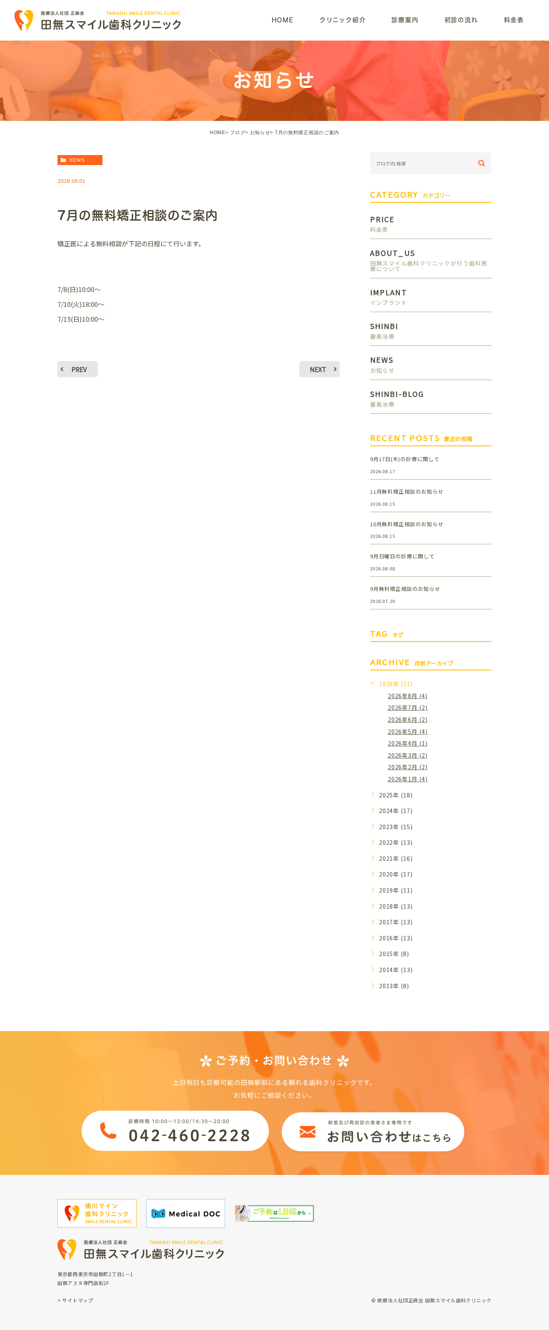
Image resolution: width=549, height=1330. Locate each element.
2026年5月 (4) (408, 731)
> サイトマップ (75, 1300)
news (77, 160)
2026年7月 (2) (408, 707)
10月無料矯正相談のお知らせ (407, 524)
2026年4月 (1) (408, 743)
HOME (217, 132)
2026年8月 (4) (408, 696)
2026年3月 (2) (408, 755)
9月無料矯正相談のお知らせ (405, 588)
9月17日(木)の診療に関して (405, 459)
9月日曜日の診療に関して (402, 556)
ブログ (237, 132)
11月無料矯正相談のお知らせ (407, 491)
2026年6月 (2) (408, 719)
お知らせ (260, 132)
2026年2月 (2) (408, 767)
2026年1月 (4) (408, 779)
